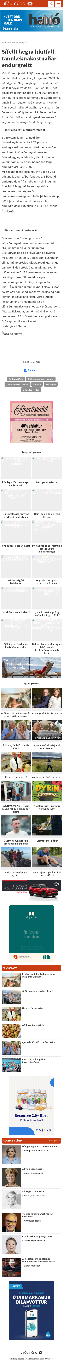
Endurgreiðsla (16, 379)
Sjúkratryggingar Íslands (40, 379)
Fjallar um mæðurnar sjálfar (16, 874)
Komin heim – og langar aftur (37, 1236)
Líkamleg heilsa (31, 390)
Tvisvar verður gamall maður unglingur (37, 1215)
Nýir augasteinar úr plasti (16, 545)
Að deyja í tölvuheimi (33, 1191)
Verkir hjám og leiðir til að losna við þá (47, 874)
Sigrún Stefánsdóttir (33, 1173)
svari (13, 107)
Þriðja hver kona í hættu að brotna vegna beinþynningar (47, 548)
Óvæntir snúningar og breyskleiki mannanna (16, 842)
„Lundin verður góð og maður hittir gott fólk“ (47, 614)
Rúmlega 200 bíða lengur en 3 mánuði (16, 484)
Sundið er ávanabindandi (16, 612)
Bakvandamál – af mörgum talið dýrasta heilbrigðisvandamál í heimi (47, 649)
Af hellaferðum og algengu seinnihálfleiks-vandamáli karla (39, 1260)
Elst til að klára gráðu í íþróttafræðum (34, 1061)
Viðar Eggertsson (32, 1220)
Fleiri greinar (54, 1140)
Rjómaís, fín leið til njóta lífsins (15, 747)
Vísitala (37, 384)
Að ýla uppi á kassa (32, 1168)
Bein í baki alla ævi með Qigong (47, 515)
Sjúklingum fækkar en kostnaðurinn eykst (16, 646)
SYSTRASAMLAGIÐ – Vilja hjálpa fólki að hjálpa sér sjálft (15, 808)
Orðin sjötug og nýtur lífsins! (37, 991)
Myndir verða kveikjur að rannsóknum (47, 747)
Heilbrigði (51, 384)
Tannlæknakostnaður (17, 384)
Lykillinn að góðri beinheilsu (16, 582)
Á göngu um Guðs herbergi (47, 777)
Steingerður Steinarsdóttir (35, 1150)
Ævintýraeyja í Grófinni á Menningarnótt (47, 807)
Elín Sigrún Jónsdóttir (34, 1195)
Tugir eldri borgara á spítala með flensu (47, 582)
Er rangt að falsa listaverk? (47, 713)
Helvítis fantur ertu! (16, 777)
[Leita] (51, 4)
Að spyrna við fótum (47, 482)
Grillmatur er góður (47, 840)
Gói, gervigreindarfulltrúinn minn (40, 1146)
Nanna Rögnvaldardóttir (35, 1240)
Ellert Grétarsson (31, 1265)
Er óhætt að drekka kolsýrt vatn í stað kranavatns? (16, 715)
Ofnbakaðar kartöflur (33, 1025)
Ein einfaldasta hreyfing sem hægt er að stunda (16, 515)
